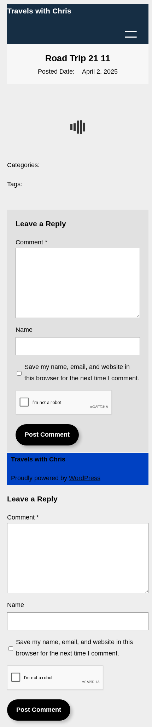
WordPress (84, 478)
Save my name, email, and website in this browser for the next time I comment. (81, 372)
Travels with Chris (39, 11)
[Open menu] (130, 34)
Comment (31, 242)
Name (24, 329)
